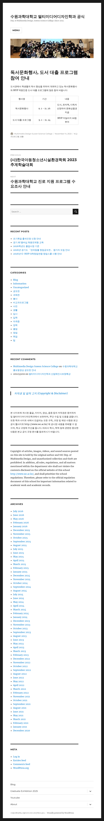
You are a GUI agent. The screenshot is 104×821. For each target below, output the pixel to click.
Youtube (15, 797)
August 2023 (20, 636)
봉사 (15, 298)
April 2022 (18, 685)
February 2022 (21, 692)
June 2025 (18, 552)
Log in (16, 756)
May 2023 (18, 643)
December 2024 (21, 575)
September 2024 (22, 587)
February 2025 (21, 568)
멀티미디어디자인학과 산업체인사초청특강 (50, 374)
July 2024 (18, 594)
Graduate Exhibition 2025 (24, 791)
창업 (15, 332)
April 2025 (18, 560)
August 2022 (20, 673)
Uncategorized (21, 287)
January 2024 (20, 617)
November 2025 (21, 534)
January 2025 (20, 571)
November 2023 (21, 624)
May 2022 (18, 681)
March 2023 (19, 651)
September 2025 (22, 541)
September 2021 (21, 704)
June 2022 (18, 677)
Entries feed (19, 760)
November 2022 (21, 662)
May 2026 (18, 518)
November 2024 (21, 579)
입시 (15, 313)
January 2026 (20, 526)
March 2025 (19, 564)
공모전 (16, 291)
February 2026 (21, 522)
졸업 (15, 329)
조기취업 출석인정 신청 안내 (27, 238)
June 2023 (18, 639)
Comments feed (21, 764)
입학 (15, 317)
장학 (15, 325)
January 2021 (20, 726)
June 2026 (18, 515)
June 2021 (18, 711)
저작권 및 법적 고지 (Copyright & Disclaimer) (41, 393)
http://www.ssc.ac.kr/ (22, 473)
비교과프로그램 (20, 302)
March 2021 (19, 719)
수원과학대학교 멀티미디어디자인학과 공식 (47, 16)
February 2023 (21, 655)
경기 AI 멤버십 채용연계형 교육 (28, 242)
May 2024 (18, 602)
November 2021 (21, 696)
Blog (15, 279)
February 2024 (21, 613)
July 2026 (18, 511)
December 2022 (21, 658)
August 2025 (20, 545)
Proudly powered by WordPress (60, 813)
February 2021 (20, 723)
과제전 (16, 295)
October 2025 (20, 537)
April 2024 (18, 605)
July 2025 (18, 549)
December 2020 (21, 730)
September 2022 (22, 670)
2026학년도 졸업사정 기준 (26, 246)
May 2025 (18, 556)
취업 (15, 336)
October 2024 (20, 583)
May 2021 (18, 715)
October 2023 (20, 628)
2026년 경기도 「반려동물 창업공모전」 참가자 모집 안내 (41, 250)
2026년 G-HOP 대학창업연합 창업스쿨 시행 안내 (37, 253)
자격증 (16, 321)
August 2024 (20, 590)
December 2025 (21, 530)
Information (19, 283)
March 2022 (19, 689)
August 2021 (19, 707)
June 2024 (18, 598)
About (13, 804)
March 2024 (19, 609)
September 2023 (22, 632)
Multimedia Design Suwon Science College (33, 134)
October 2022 (20, 666)
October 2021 (20, 700)
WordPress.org (21, 768)
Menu (16, 30)
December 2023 (21, 621)
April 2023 (18, 647)
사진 (15, 306)
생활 (22, 136)
